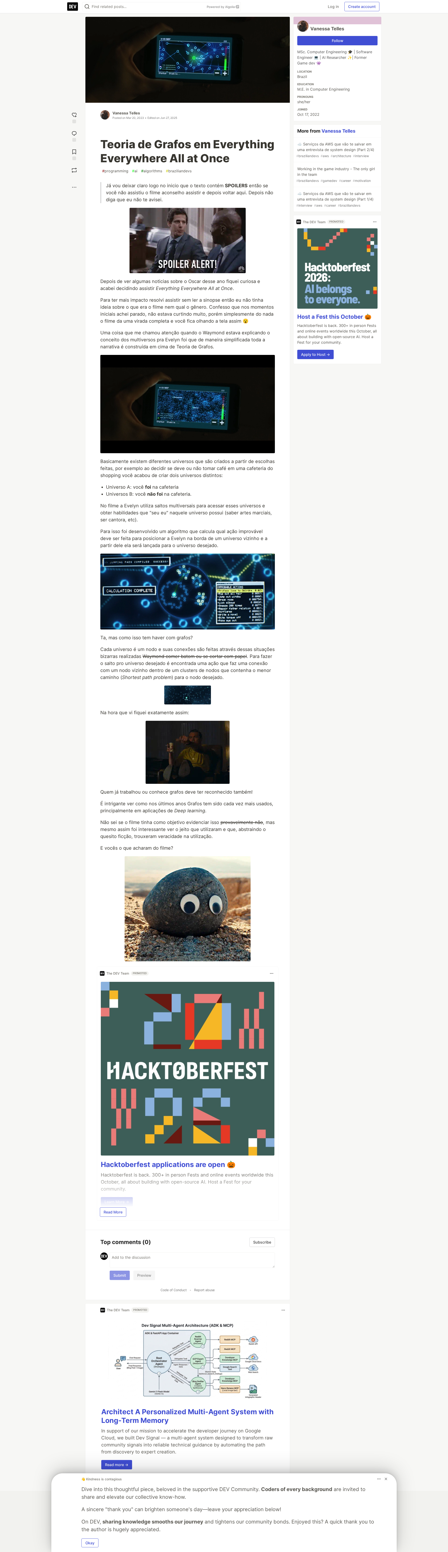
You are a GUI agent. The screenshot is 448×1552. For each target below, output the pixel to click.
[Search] (87, 6)
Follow (337, 40)
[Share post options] (74, 187)
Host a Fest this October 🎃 (334, 316)
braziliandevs (179, 171)
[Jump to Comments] (74, 135)
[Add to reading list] (74, 154)
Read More (113, 1212)
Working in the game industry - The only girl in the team (335, 174)
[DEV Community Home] (72, 6)
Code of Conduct (174, 1290)
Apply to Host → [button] (315, 354)
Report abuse (204, 1290)
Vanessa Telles (126, 113)
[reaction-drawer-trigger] (74, 117)
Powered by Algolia (221, 7)
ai (134, 171)
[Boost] (74, 170)
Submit (119, 1275)
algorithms (151, 171)
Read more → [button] (116, 1464)
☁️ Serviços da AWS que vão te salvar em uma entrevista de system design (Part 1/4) (335, 199)
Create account (362, 6)
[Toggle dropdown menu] (271, 973)
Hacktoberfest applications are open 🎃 (168, 1164)
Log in (333, 6)
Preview (144, 1275)
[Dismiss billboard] (386, 1479)
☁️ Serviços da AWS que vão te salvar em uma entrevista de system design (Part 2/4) (335, 150)
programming (115, 171)
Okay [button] (89, 1543)
